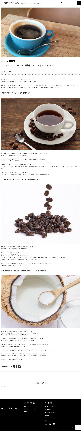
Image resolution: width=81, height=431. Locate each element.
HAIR (25, 406)
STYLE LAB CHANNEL (50, 412)
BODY (34, 409)
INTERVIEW (48, 409)
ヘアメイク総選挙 (49, 406)
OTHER (26, 411)
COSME (35, 406)
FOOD (26, 409)
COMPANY (47, 418)
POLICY (47, 421)
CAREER (47, 415)
